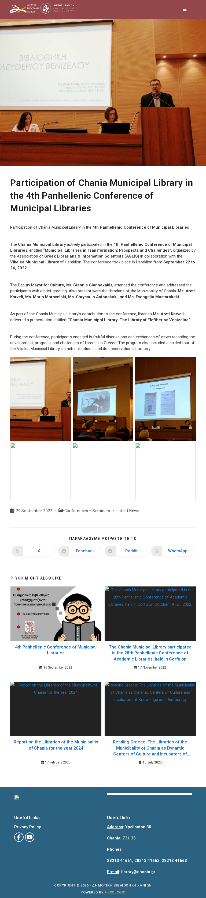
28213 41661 (119, 860)
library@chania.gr (138, 871)
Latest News (128, 511)
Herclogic (115, 892)
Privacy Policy (27, 826)
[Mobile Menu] (185, 9)
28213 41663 (174, 860)
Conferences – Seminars (87, 511)
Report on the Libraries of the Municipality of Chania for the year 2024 (56, 744)
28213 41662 (147, 860)
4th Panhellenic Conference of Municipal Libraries (56, 649)
